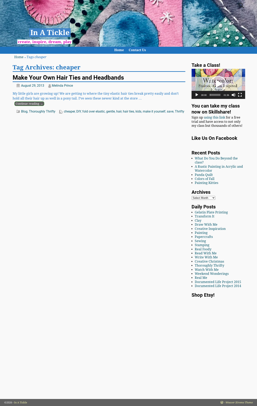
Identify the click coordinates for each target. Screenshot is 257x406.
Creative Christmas (209, 261)
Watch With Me (207, 270)
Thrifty (179, 111)
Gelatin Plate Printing (211, 212)
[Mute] (234, 95)
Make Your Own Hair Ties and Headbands (68, 77)
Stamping (202, 245)
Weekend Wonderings (212, 274)
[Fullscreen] (240, 95)
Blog (24, 111)
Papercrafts (204, 237)
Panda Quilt (204, 175)
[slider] (215, 95)
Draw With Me (206, 224)
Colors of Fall (204, 179)
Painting (201, 233)
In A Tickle (50, 32)
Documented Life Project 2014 (218, 286)
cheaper (69, 111)
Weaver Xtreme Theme (239, 402)
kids (138, 111)
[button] (218, 84)
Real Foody (203, 249)
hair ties (128, 111)
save (170, 111)
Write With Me (206, 257)
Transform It (204, 216)
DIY (78, 111)
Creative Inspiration (210, 229)
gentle (110, 111)
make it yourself (154, 111)
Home (119, 50)
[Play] (197, 95)
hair (118, 111)
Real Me (201, 278)
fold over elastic (93, 111)
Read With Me (206, 253)
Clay (198, 220)
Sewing (200, 241)
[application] (218, 84)
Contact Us (137, 50)
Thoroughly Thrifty (42, 111)
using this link (214, 117)
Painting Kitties (206, 183)
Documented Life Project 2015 (218, 282)
